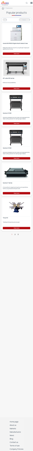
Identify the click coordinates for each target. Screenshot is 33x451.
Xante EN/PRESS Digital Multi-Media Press (15, 43)
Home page (14, 422)
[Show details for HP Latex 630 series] (16, 68)
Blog (11, 439)
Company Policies (16, 449)
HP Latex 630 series (8, 78)
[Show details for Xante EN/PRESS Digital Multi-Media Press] (16, 33)
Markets (13, 428)
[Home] (3, 8)
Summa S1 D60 (7, 113)
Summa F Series (7, 183)
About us (13, 425)
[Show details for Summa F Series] (16, 172)
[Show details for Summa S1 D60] (16, 103)
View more (16, 53)
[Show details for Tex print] (16, 207)
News (12, 435)
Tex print (5, 218)
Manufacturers (15, 432)
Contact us (14, 442)
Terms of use (15, 446)
